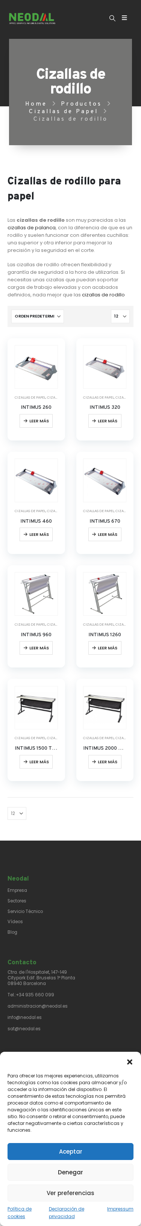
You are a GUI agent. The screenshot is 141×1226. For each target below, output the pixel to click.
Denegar (70, 1172)
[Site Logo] (32, 18)
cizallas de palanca (32, 227)
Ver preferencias (70, 1193)
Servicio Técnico (25, 911)
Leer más (39, 421)
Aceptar (70, 1151)
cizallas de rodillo (103, 294)
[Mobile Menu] (124, 18)
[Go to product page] (36, 366)
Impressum (120, 1209)
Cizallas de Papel (30, 397)
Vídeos (15, 922)
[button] (129, 1061)
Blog (12, 932)
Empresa (17, 890)
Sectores (17, 901)
